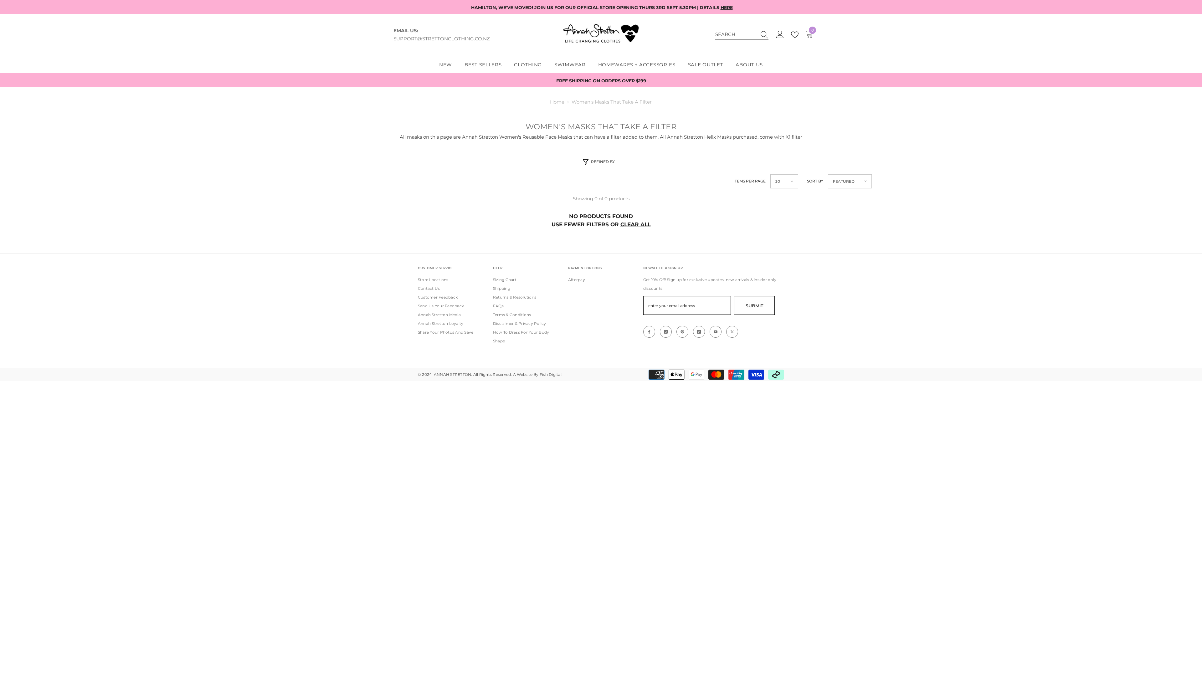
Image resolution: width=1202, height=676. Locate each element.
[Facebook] (649, 332)
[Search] (741, 34)
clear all (635, 224)
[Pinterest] (682, 332)
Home (557, 102)
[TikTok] (699, 332)
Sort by (815, 181)
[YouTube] (716, 332)
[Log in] (780, 34)
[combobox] (736, 34)
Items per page (749, 181)
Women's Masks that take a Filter (612, 102)
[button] (784, 181)
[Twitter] (732, 332)
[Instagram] (666, 332)
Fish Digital (551, 374)
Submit (754, 306)
